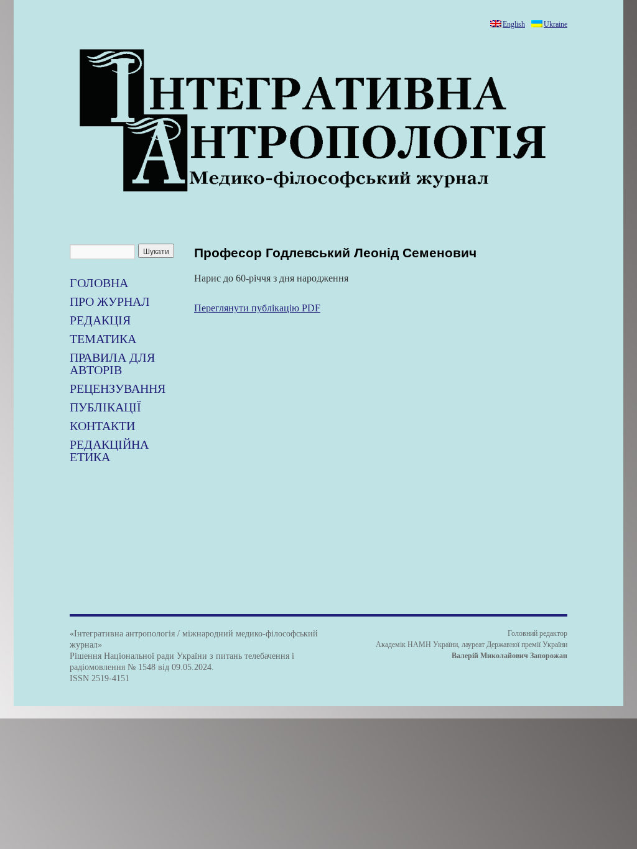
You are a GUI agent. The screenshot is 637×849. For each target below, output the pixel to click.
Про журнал (110, 301)
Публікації (105, 407)
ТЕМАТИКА (103, 339)
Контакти (102, 426)
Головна (99, 283)
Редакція (100, 320)
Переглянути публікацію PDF (257, 308)
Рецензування (117, 388)
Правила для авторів (112, 364)
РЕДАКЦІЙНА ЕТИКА (109, 451)
